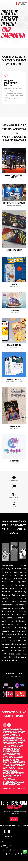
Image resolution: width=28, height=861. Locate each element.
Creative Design (14, 312)
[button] (5, 725)
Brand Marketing (14, 252)
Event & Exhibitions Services (14, 179)
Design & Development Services (14, 381)
